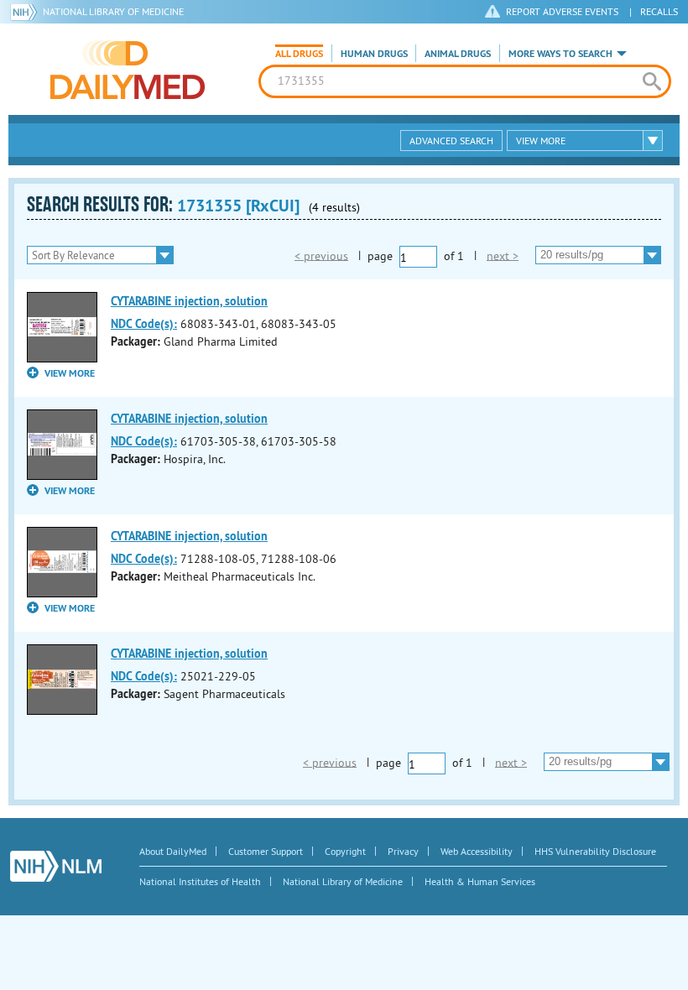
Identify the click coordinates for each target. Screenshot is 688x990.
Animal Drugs (458, 53)
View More (541, 140)
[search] (652, 81)
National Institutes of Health (200, 881)
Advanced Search (451, 140)
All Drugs (299, 53)
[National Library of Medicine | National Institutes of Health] (56, 866)
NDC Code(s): (144, 323)
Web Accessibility (476, 851)
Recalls (659, 11)
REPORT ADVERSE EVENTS (562, 11)
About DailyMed (172, 851)
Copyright (345, 851)
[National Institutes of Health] (26, 12)
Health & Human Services (480, 881)
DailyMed (127, 69)
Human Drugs (374, 53)
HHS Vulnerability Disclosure (595, 851)
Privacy (403, 851)
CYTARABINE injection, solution (189, 301)
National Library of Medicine (113, 11)
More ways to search (560, 53)
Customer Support (265, 851)
